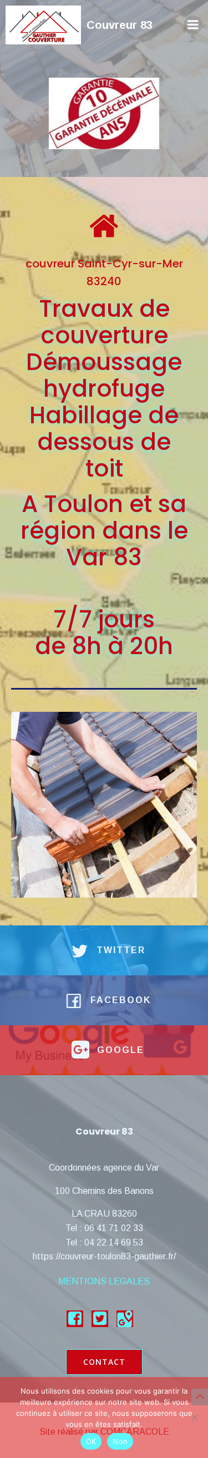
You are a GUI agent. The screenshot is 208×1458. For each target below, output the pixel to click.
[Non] (194, 1417)
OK (91, 1441)
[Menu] (193, 25)
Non (120, 1441)
